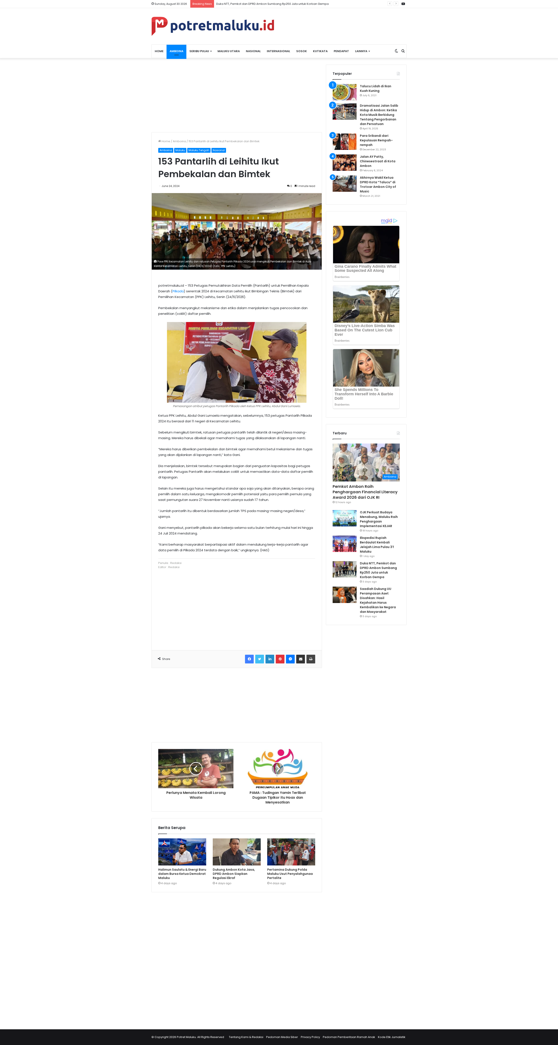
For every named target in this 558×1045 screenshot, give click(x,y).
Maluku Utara (229, 51)
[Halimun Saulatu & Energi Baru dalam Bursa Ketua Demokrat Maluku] (182, 851)
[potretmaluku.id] (212, 26)
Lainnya (361, 51)
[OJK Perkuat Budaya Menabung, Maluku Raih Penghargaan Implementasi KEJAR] (345, 518)
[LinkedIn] (269, 659)
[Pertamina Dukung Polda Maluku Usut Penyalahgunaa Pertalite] (291, 851)
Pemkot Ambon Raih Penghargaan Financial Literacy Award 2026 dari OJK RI (365, 492)
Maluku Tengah (199, 150)
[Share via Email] (300, 659)
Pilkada (178, 291)
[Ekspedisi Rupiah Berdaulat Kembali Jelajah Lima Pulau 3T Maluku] (345, 544)
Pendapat (341, 51)
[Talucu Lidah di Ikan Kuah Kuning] (345, 92)
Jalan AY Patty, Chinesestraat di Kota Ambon (377, 161)
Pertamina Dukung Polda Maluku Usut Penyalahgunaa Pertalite (290, 873)
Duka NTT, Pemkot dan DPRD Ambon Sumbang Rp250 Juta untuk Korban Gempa (378, 570)
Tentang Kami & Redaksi (246, 1037)
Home (159, 51)
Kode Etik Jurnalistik (391, 1037)
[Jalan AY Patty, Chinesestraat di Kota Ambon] (345, 162)
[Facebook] (249, 659)
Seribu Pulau (199, 51)
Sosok (301, 51)
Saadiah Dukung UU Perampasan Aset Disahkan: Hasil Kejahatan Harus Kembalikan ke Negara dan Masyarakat (378, 600)
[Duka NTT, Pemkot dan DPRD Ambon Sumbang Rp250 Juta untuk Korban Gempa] (345, 569)
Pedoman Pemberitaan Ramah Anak (349, 1037)
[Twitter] (259, 659)
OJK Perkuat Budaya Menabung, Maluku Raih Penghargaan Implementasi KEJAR (379, 519)
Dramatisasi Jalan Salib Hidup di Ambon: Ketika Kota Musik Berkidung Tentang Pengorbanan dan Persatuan (379, 114)
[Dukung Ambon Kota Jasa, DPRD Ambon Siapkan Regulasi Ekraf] (237, 851)
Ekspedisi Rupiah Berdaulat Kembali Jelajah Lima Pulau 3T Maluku (377, 545)
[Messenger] (290, 659)
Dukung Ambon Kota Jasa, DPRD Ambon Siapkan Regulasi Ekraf (234, 873)
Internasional (278, 51)
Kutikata (320, 51)
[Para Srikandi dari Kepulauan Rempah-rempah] (345, 142)
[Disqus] (236, 957)
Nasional (253, 51)
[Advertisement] (236, 95)
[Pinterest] (280, 659)
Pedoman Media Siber (282, 1037)
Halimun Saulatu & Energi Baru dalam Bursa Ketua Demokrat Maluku (182, 873)
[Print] (310, 659)
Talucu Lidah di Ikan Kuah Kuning (375, 88)
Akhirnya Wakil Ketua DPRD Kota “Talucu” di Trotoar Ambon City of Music (378, 184)
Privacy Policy (310, 1037)
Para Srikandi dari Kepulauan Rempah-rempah (376, 140)
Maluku (180, 150)
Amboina (176, 51)
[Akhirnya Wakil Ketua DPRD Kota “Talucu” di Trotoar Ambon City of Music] (345, 183)
